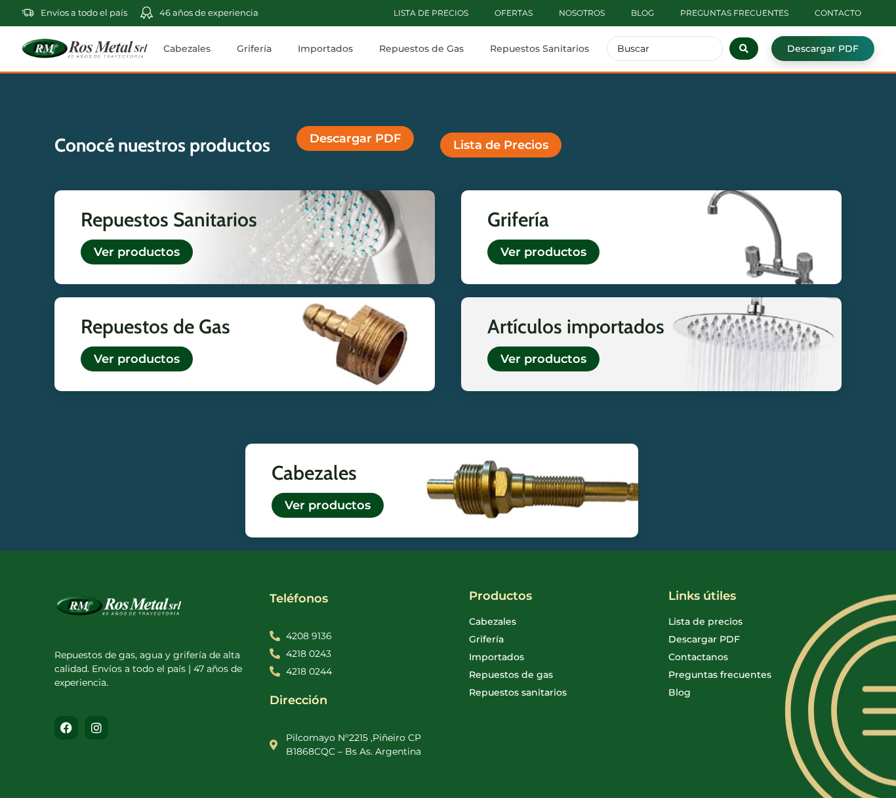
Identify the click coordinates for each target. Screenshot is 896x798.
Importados (325, 48)
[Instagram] (96, 728)
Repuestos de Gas (421, 48)
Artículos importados (575, 326)
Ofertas (514, 13)
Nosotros (582, 13)
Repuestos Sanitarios (539, 48)
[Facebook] (66, 728)
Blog (642, 13)
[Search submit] (743, 48)
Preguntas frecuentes (734, 13)
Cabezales (187, 48)
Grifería (254, 48)
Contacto (838, 13)
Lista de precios (431, 13)
